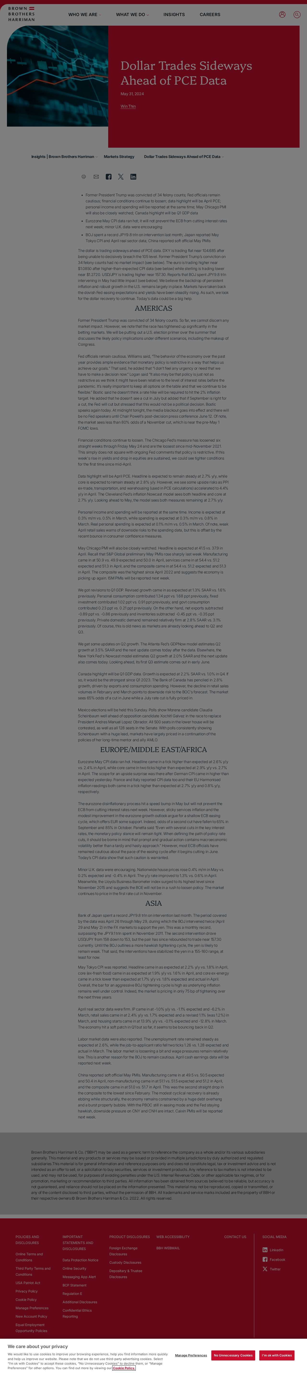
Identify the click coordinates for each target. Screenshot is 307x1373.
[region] (153, 1356)
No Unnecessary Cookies (233, 1355)
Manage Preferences (191, 1355)
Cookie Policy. (124, 1368)
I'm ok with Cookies (277, 1355)
